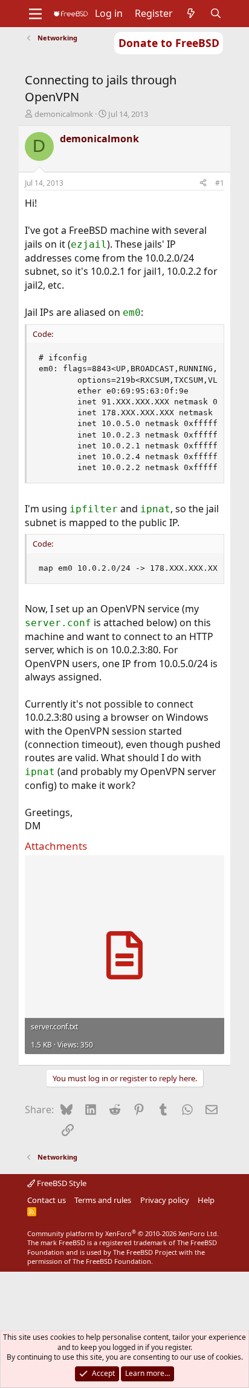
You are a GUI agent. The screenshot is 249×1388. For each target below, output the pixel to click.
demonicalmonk (63, 113)
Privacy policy (164, 1200)
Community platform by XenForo (123, 1233)
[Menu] (35, 14)
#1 (219, 183)
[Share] (203, 183)
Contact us (46, 1200)
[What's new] (191, 13)
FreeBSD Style (60, 1183)
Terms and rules (102, 1200)
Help (206, 1200)
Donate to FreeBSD (168, 43)
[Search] (216, 13)
